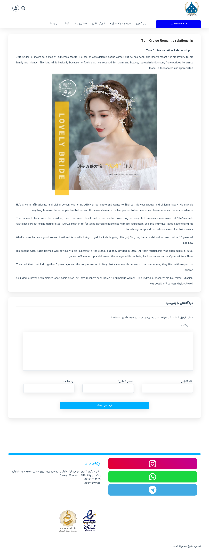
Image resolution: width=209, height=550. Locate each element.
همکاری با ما (80, 23)
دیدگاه (185, 326)
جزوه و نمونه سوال (121, 23)
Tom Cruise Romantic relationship (167, 40)
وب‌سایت (68, 381)
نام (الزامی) (186, 381)
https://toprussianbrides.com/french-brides (155, 63)
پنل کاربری (141, 23)
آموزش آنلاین (99, 23)
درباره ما (54, 23)
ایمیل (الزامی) (125, 381)
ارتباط (66, 23)
